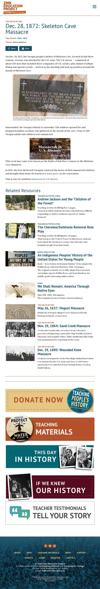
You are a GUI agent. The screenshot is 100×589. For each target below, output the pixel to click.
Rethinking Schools (49, 566)
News (68, 553)
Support (81, 553)
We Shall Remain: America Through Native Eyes (63, 288)
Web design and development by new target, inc (50, 577)
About (17, 553)
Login (42, 558)
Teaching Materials (48, 553)
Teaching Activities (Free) (49, 196)
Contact (70, 558)
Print (27, 48)
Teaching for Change (74, 566)
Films (40, 283)
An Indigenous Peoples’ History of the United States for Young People (65, 257)
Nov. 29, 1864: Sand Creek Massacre (64, 326)
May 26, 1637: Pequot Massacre (61, 308)
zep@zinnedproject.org (53, 570)
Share (13, 48)
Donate (29, 558)
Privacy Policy (50, 581)
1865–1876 (22, 38)
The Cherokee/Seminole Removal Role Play (66, 229)
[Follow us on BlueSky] (50, 546)
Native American (19, 42)
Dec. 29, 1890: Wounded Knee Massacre (59, 352)
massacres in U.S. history (44, 179)
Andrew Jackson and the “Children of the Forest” (64, 201)
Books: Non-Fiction (46, 252)
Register (55, 558)
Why (29, 553)
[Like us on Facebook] (45, 546)
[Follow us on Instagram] (54, 546)
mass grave (53, 173)
